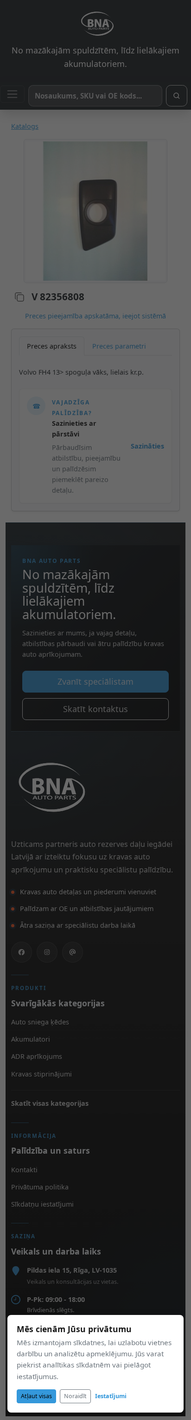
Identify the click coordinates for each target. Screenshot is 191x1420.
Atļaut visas (36, 1396)
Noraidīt (75, 1396)
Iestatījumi (111, 1396)
